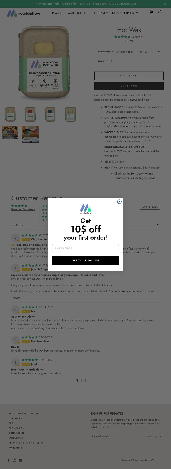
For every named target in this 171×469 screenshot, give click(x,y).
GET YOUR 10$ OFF (85, 260)
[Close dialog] (119, 202)
